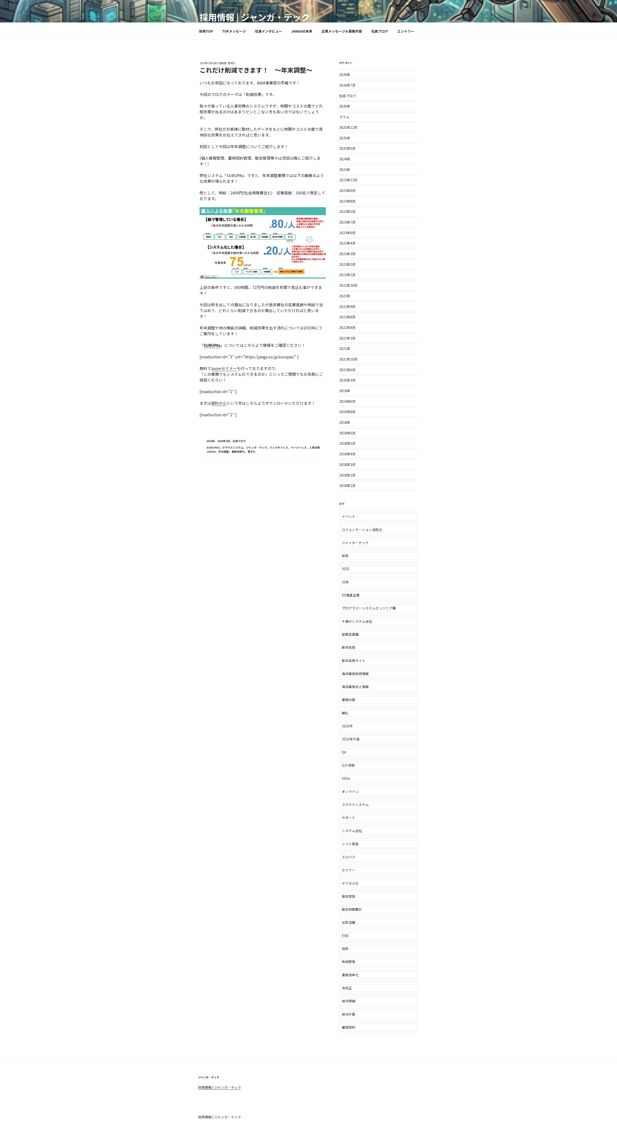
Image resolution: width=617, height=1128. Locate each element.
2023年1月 (347, 274)
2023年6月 (347, 232)
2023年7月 (347, 222)
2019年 (344, 390)
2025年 (344, 138)
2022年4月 (347, 327)
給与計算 (348, 1014)
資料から (219, 403)
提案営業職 (350, 634)
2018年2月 (347, 475)
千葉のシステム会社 (357, 621)
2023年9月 (347, 190)
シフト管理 (350, 843)
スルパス (348, 857)
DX (344, 752)
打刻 (345, 935)
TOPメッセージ (234, 31)
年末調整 (223, 451)
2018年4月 (347, 453)
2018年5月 (347, 443)
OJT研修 (348, 765)
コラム (344, 116)
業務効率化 (238, 451)
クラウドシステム (232, 447)
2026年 (344, 74)
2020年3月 (347, 380)
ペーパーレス (299, 447)
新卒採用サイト (353, 660)
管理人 (232, 63)
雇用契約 (348, 1027)
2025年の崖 (351, 739)
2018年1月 (347, 485)
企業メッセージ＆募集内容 (342, 31)
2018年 (344, 422)
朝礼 (345, 713)
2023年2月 (223, 441)
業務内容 (348, 699)
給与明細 (348, 1000)
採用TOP (206, 31)
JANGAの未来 (301, 31)
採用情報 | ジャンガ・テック (255, 17)
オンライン (350, 791)
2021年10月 (348, 359)
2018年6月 (347, 433)
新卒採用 (348, 647)
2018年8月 (347, 411)
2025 (345, 568)
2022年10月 (348, 285)
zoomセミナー (224, 368)
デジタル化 (350, 883)
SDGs (346, 778)
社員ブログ (379, 31)
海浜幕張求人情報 (355, 686)
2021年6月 (347, 369)
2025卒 (347, 726)
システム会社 (352, 830)
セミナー (348, 870)
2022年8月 (347, 316)
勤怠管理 (348, 896)
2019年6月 (347, 401)
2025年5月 (347, 148)
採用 (345, 555)
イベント (348, 516)
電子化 (251, 451)
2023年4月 (347, 243)
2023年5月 (347, 211)
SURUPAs (212, 345)
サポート (348, 817)
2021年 (344, 348)
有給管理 (348, 961)
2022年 (344, 296)
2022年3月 (347, 338)
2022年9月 (347, 306)
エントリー (405, 31)
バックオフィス (278, 447)
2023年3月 (347, 253)
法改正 (347, 987)
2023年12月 (348, 180)
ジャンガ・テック (256, 447)
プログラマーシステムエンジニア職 (369, 608)
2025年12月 (348, 127)
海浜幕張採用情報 (355, 673)
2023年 (210, 441)
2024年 (344, 159)
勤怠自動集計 (352, 909)
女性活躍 (348, 922)
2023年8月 (347, 201)
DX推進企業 (351, 595)
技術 (345, 948)
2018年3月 (347, 464)
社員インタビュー (268, 31)
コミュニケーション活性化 (362, 529)
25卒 (345, 582)
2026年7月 (347, 85)
